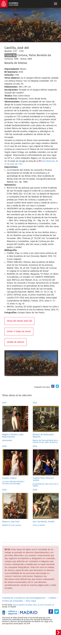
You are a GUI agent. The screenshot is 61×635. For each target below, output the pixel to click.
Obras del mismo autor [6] (19, 321)
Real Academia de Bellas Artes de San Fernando (32, 605)
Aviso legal (31, 601)
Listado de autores (15, 342)
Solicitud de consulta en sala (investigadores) (23, 598)
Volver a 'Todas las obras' (19, 331)
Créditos (52, 598)
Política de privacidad (12, 601)
